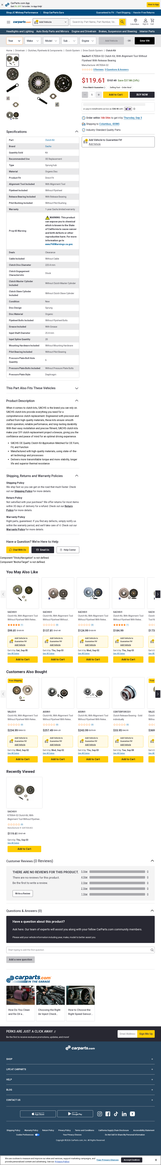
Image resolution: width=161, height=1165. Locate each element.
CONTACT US (13, 1100)
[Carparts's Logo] (22, 22)
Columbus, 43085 (109, 123)
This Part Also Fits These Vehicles (31, 388)
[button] (80, 4)
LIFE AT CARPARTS (16, 1069)
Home (9, 50)
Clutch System (72, 50)
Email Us (44, 550)
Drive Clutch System (93, 50)
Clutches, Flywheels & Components (45, 50)
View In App (153, 4)
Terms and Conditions (84, 1130)
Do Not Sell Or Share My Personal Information (125, 1135)
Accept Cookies (132, 1160)
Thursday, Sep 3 (133, 117)
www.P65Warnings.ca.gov (58, 244)
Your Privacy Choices (72, 1135)
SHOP (9, 1059)
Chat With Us (19, 550)
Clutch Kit (50, 140)
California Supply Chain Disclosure (113, 1130)
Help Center (70, 550)
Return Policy (48, 1130)
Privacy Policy (64, 1130)
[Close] (156, 1160)
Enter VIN (145, 40)
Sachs (48, 146)
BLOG (9, 1090)
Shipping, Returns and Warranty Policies (34, 476)
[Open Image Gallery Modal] (50, 89)
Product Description (20, 401)
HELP (9, 1079)
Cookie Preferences (25, 1135)
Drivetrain (20, 50)
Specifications (16, 132)
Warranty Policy (15, 529)
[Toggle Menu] (8, 22)
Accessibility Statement (143, 1130)
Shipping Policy (23, 491)
